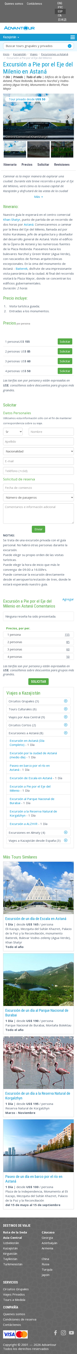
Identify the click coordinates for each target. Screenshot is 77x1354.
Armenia (47, 1248)
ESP (60, 11)
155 (67, 635)
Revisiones (62, 165)
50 (68, 657)
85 (68, 642)
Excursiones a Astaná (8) (26, 733)
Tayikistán (10, 1259)
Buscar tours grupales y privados (29, 46)
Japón (45, 1275)
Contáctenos (34, 3)
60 (68, 649)
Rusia (45, 1264)
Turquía (47, 1269)
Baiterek (22, 268)
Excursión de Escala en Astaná (31, 778)
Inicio (6, 54)
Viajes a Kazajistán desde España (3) (35, 840)
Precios (27, 165)
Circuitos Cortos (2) (22, 725)
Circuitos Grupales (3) (24, 701)
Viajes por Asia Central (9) (27, 717)
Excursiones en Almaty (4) (27, 832)
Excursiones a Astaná (54, 54)
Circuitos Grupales (16, 1289)
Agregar (68, 599)
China (45, 1259)
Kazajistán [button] (10, 37)
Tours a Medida (14, 1300)
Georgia (47, 1237)
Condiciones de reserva (19, 1319)
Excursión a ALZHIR (23, 824)
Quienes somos (14, 3)
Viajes (34, 54)
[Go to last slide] (9, 117)
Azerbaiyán (49, 1243)
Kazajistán (19, 54)
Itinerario (10, 165)
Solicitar (43, 165)
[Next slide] (68, 117)
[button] (15, 149)
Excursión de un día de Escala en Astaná (35, 918)
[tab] (38, 701)
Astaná (28, 224)
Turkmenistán (12, 1264)
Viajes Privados (14, 1294)
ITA (60, 15)
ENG (59, 3)
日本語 (62, 19)
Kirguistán (10, 1253)
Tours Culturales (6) (23, 709)
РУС (60, 7)
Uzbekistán (11, 1243)
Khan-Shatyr (11, 219)
